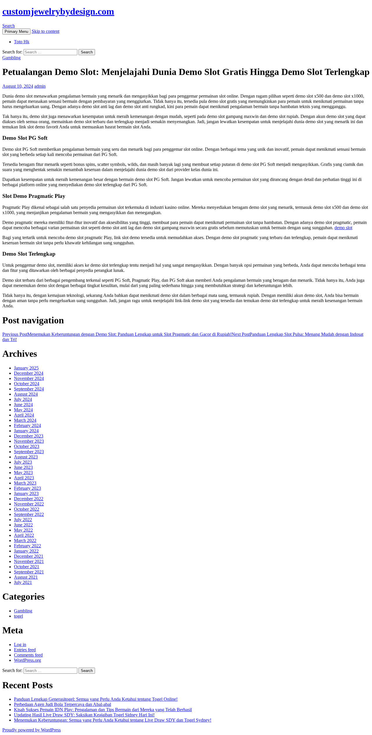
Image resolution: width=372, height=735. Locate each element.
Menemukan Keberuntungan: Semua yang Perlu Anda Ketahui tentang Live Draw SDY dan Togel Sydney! (112, 720)
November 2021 (29, 561)
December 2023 (28, 435)
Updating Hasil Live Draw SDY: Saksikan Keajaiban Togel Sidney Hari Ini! (84, 714)
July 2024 (23, 399)
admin (40, 86)
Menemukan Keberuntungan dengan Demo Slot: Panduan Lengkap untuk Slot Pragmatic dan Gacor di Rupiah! (117, 334)
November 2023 (29, 441)
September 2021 (29, 571)
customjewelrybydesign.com (58, 11)
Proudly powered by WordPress (31, 729)
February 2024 (27, 425)
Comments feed (28, 654)
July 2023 (23, 462)
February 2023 (27, 488)
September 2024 (29, 388)
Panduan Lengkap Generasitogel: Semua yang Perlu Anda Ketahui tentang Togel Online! (96, 699)
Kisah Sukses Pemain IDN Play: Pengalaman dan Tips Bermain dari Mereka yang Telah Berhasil (103, 709)
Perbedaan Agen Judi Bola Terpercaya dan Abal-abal (62, 704)
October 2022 (26, 509)
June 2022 (23, 524)
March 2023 (25, 483)
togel (18, 616)
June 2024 (23, 404)
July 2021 (23, 582)
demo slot (343, 227)
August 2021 (26, 577)
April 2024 (24, 415)
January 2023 (26, 493)
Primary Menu (16, 31)
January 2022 (26, 550)
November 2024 (29, 378)
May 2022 (23, 530)
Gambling (11, 57)
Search (8, 25)
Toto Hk (21, 41)
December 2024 (28, 373)
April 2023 (24, 477)
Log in (20, 644)
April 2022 (24, 535)
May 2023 (23, 472)
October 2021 (26, 566)
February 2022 (27, 545)
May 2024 (23, 409)
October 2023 (26, 446)
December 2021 (28, 556)
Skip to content (45, 31)
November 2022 (29, 503)
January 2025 (26, 367)
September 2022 (29, 514)
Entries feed (25, 649)
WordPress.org (27, 660)
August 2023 (26, 456)
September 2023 (29, 451)
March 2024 (25, 420)
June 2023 (23, 467)
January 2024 (26, 430)
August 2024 (26, 394)
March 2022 (25, 540)
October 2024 (26, 383)
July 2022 (23, 519)
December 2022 (28, 498)
